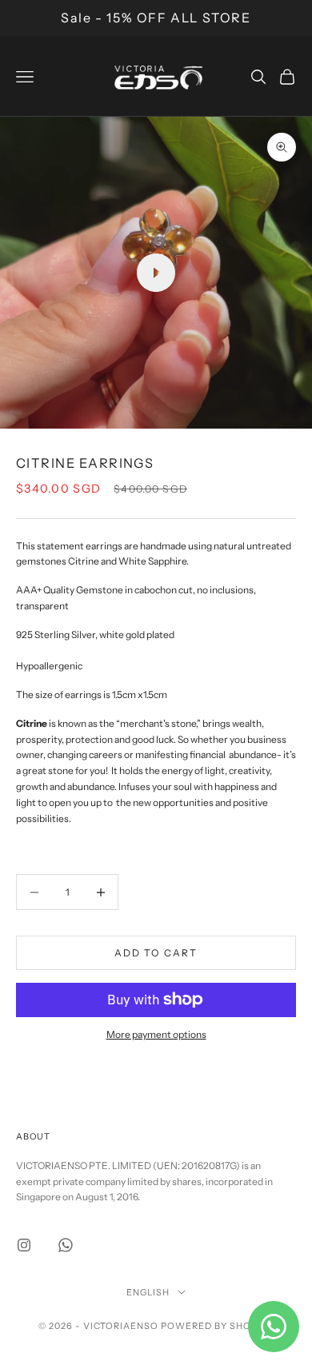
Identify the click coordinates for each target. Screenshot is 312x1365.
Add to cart (156, 953)
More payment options (156, 1034)
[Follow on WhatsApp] (66, 1245)
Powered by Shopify (217, 1325)
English (148, 1292)
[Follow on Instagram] (24, 1245)
